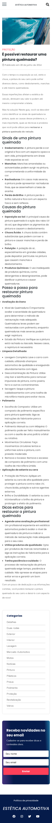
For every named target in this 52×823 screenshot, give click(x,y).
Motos (10, 657)
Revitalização (14, 699)
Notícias (11, 663)
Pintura (11, 669)
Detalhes (11, 622)
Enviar (26, 771)
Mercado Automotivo (18, 651)
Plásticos (11, 675)
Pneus (10, 681)
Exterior (11, 634)
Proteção (12, 693)
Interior (11, 640)
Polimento (12, 687)
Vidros (10, 705)
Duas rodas (13, 628)
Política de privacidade (26, 800)
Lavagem (11, 646)
